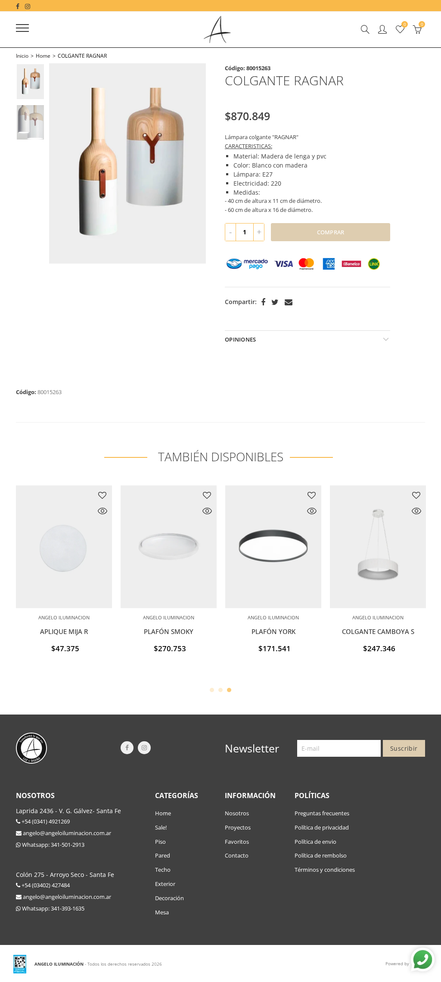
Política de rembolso (321, 855)
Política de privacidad (322, 827)
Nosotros (237, 813)
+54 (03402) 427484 (45, 885)
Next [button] (191, 163)
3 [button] (229, 690)
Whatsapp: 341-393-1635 (52, 908)
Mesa (162, 912)
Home (43, 56)
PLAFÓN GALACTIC (267, 632)
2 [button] (220, 690)
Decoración (169, 898)
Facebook (263, 302)
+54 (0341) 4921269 (45, 821)
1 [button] (212, 690)
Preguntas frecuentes (322, 813)
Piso (160, 841)
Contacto (236, 855)
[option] (127, 163)
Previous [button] (63, 163)
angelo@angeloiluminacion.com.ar (66, 833)
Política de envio (315, 841)
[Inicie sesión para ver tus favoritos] (97, 495)
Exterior (165, 884)
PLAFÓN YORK (59, 632)
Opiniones (240, 339)
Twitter (275, 302)
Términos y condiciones (325, 869)
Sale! (161, 827)
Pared (162, 855)
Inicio (22, 56)
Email (288, 302)
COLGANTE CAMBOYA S (163, 632)
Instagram (144, 747)
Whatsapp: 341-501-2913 (52, 844)
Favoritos (237, 841)
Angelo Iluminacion (58, 617)
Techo (163, 869)
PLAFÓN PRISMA (372, 632)
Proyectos (238, 827)
